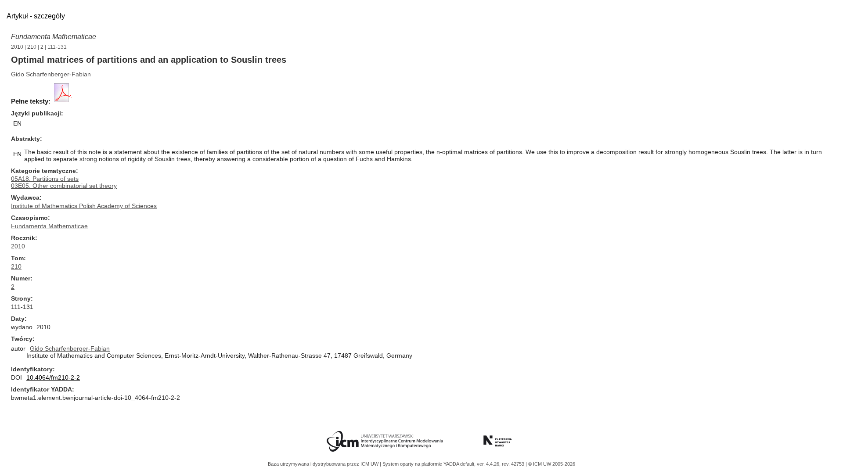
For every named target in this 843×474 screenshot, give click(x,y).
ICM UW (370, 464)
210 (31, 47)
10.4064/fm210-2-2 (53, 377)
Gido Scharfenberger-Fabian (51, 74)
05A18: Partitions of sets (45, 178)
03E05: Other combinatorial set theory (64, 185)
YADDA (451, 464)
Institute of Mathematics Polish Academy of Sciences (84, 205)
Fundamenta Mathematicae (53, 36)
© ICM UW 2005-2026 (551, 464)
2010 (17, 47)
